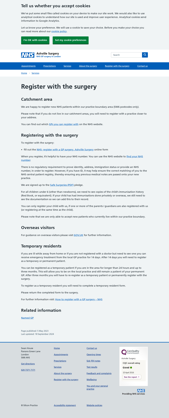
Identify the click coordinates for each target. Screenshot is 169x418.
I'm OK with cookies (35, 40)
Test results (92, 367)
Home (24, 73)
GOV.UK (78, 235)
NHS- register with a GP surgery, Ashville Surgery (65, 149)
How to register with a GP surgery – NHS (78, 299)
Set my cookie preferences (70, 40)
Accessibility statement (65, 405)
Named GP (27, 317)
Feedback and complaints (99, 373)
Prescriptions (49, 66)
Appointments (28, 66)
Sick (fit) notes (93, 361)
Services (67, 66)
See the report (130, 377)
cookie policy (59, 31)
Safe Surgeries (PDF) (62, 184)
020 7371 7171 (28, 370)
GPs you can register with (64, 124)
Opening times (94, 354)
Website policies (94, 405)
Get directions (28, 363)
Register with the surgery (117, 66)
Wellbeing (92, 379)
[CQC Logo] (130, 354)
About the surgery (88, 66)
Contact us (142, 66)
